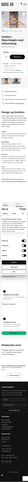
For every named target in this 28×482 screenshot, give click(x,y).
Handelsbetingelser (7, 426)
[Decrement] (4, 57)
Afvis (14, 271)
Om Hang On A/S (7, 422)
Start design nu (14, 333)
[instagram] (10, 461)
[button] (24, 13)
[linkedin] (6, 461)
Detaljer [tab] (14, 213)
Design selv (18, 70)
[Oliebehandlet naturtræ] (6, 81)
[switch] (24, 245)
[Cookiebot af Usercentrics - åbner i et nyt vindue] (19, 209)
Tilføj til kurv (17, 57)
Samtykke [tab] (5, 213)
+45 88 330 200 (20, 103)
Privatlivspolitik (6, 429)
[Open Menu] (24, 4)
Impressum (5, 424)
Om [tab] (23, 213)
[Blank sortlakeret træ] (16, 81)
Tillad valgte (14, 267)
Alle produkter (6, 420)
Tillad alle (14, 262)
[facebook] (3, 461)
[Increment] (8, 57)
